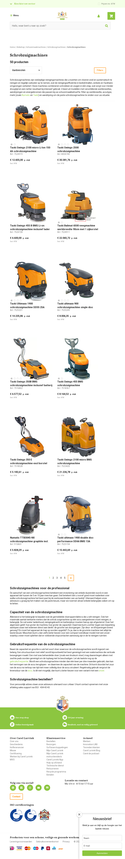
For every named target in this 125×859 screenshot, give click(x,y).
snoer (101, 670)
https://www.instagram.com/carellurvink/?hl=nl (30, 788)
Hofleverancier (17, 747)
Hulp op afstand (54, 762)
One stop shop (22, 717)
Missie (13, 750)
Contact (16, 796)
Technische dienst (55, 765)
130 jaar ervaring (75, 717)
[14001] (30, 815)
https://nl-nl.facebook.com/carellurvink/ (21, 788)
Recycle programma (56, 771)
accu (30, 670)
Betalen (50, 774)
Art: (16, 154)
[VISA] (19, 848)
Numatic (26, 95)
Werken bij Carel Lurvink (21, 756)
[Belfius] (48, 848)
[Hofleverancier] (44, 815)
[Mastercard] (28, 848)
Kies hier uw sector (24, 3)
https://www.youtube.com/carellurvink (39, 788)
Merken (86, 741)
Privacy (66, 841)
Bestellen (50, 741)
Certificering (16, 753)
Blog (47, 788)
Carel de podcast (91, 753)
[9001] (16, 815)
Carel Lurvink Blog (91, 750)
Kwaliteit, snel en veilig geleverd (83, 724)
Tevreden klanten (91, 747)
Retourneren (52, 768)
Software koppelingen (57, 747)
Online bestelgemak (24, 724)
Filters (100, 70)
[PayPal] (42, 848)
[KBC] (54, 848)
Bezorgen (51, 744)
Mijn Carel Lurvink (54, 750)
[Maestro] (36, 848)
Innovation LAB (90, 744)
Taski (35, 95)
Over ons (14, 741)
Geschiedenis (16, 744)
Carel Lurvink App (54, 759)
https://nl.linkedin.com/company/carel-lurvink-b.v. (13, 788)
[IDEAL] (12, 848)
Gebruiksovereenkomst (47, 841)
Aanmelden (102, 853)
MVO (12, 759)
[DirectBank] (60, 849)
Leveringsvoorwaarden (21, 841)
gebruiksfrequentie (19, 661)
